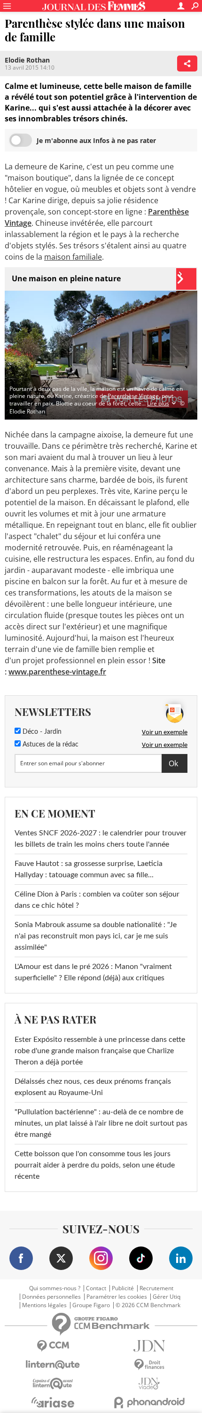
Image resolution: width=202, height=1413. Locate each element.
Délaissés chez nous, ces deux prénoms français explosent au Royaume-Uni (93, 1087)
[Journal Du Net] (149, 1346)
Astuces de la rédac (49, 744)
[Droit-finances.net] (149, 1365)
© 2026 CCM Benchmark (148, 1305)
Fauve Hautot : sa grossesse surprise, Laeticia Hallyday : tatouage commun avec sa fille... (89, 869)
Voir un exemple (164, 732)
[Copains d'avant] (53, 1383)
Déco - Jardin (41, 732)
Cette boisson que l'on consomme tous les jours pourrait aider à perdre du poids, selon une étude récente (95, 1165)
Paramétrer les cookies (116, 1297)
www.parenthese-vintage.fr (57, 672)
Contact (96, 1288)
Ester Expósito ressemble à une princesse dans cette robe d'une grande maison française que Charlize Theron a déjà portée (100, 1051)
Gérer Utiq (166, 1297)
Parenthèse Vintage (133, 396)
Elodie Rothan (27, 60)
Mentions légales (44, 1305)
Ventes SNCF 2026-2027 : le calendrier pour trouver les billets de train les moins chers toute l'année (100, 838)
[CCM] (53, 1346)
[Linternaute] (53, 1364)
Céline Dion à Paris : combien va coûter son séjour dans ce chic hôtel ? (97, 899)
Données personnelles (51, 1297)
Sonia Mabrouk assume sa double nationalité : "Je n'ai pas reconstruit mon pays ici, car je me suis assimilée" (96, 936)
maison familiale (73, 257)
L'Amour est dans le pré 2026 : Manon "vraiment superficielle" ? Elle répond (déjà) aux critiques (93, 972)
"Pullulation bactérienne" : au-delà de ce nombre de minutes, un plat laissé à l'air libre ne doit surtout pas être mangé (101, 1123)
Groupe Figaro (91, 1305)
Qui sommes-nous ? (54, 1288)
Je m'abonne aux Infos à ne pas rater (96, 140)
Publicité (123, 1288)
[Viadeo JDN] (149, 1383)
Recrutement (156, 1288)
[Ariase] (53, 1402)
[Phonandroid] (149, 1402)
